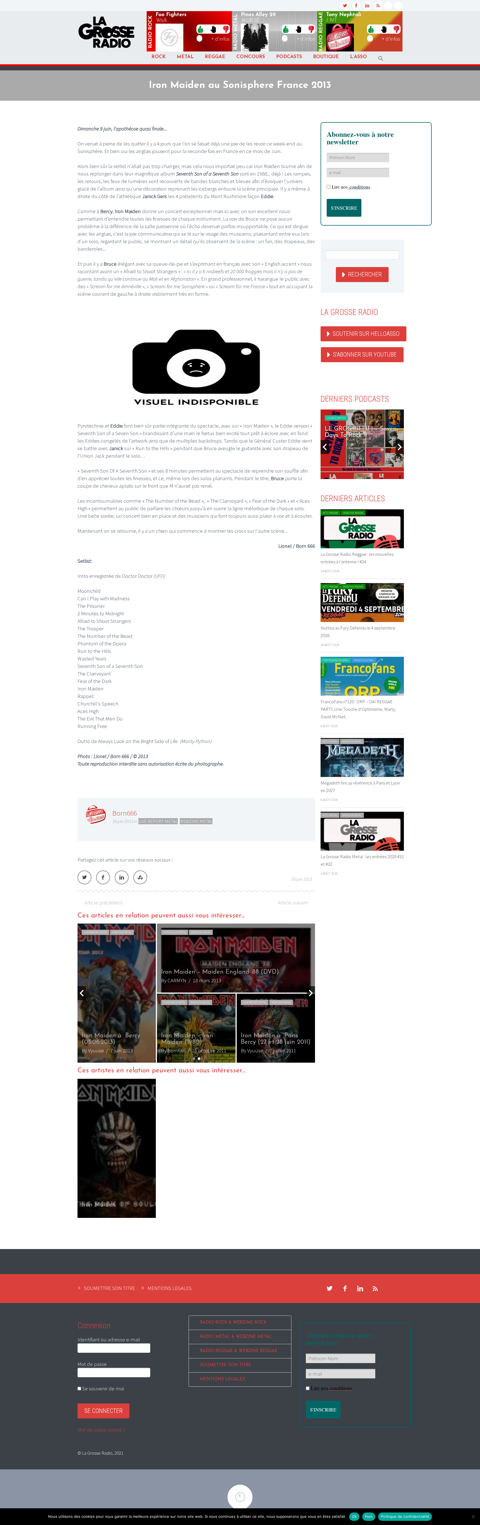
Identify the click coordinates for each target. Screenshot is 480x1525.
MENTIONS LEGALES (170, 1288)
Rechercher (365, 274)
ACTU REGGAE (330, 513)
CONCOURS (250, 57)
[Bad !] (226, 29)
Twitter (84, 877)
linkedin (367, 5)
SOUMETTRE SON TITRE (109, 1288)
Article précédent (103, 902)
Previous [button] (82, 993)
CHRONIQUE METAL (95, 932)
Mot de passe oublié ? (101, 1429)
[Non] (473, 1516)
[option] (196, 993)
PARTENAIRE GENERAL (336, 660)
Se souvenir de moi (102, 1388)
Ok (354, 1516)
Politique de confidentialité (405, 1516)
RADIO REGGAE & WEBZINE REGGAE (239, 1351)
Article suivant (293, 902)
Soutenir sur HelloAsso (366, 333)
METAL (185, 57)
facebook (356, 5)
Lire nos (351, 187)
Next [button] (311, 993)
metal (235, 32)
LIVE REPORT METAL (158, 821)
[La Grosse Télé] (388, 5)
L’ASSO (358, 57)
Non (368, 1516)
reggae (321, 32)
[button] (380, 58)
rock (150, 32)
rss (378, 5)
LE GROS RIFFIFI (336, 418)
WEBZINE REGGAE (353, 513)
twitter (345, 5)
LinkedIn (122, 877)
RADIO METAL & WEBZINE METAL (236, 1337)
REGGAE (215, 57)
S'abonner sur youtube (365, 354)
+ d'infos (220, 38)
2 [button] (199, 1058)
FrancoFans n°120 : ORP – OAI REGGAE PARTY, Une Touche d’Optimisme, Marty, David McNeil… (358, 709)
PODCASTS (289, 57)
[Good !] (200, 29)
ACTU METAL (330, 741)
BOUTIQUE (326, 57)
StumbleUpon (140, 877)
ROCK (158, 57)
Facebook (103, 877)
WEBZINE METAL (196, 821)
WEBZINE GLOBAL (364, 660)
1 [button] (194, 1058)
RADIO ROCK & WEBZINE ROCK (233, 1323)
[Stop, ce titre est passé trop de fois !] (213, 29)
